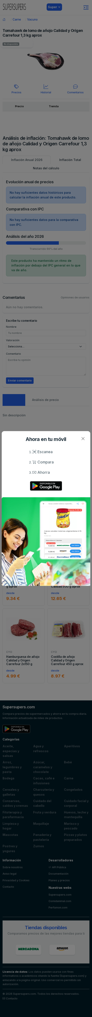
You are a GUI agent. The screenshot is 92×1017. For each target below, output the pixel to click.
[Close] (83, 438)
